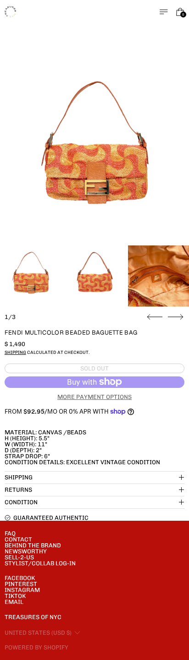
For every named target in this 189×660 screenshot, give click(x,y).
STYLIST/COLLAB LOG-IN (40, 563)
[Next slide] (175, 317)
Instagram (22, 590)
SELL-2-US (19, 557)
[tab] (30, 276)
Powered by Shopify (36, 647)
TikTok (15, 596)
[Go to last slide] (155, 317)
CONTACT (18, 539)
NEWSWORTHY (26, 551)
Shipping (15, 352)
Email (14, 602)
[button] (95, 152)
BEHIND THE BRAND (33, 545)
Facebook (20, 578)
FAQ (10, 533)
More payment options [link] (94, 397)
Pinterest (21, 584)
